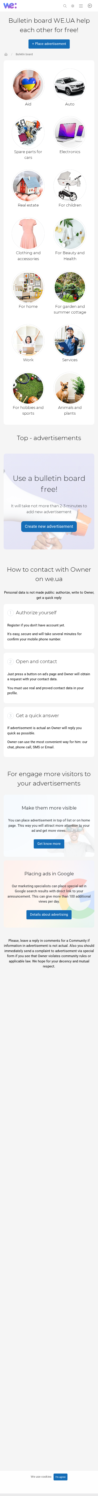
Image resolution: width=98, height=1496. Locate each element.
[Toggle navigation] (81, 5)
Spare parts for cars (28, 154)
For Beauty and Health (70, 256)
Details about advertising (49, 914)
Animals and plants (70, 410)
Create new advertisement (49, 526)
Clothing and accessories (28, 256)
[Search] (65, 5)
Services (69, 360)
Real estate (28, 205)
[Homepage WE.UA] (6, 54)
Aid (28, 104)
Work (28, 360)
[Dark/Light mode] (73, 5)
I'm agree (60, 1477)
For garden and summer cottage (70, 309)
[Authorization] (90, 5)
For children (70, 205)
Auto (70, 104)
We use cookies (41, 1476)
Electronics (69, 151)
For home (28, 306)
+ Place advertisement (49, 44)
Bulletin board (24, 54)
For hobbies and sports (28, 410)
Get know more (49, 844)
